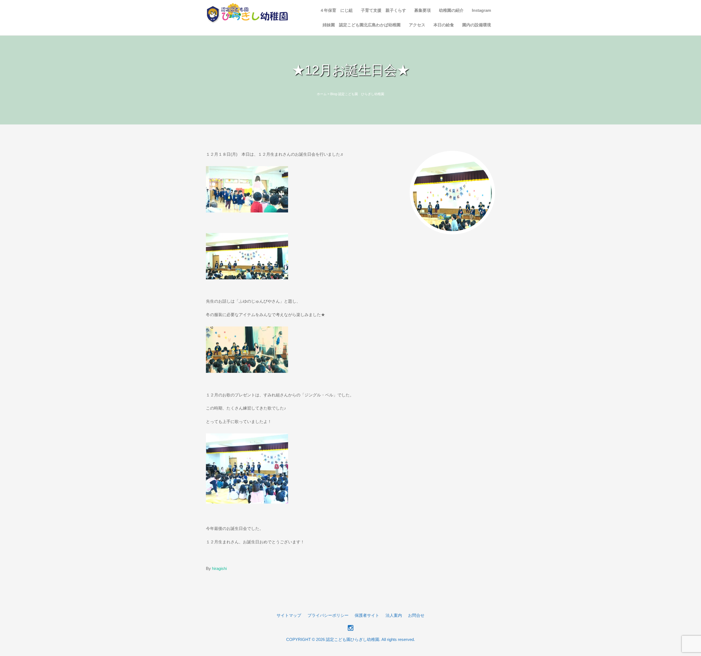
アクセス (417, 24)
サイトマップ (289, 615)
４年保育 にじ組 (336, 10)
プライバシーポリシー (328, 615)
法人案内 (394, 615)
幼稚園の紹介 (451, 10)
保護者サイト (367, 615)
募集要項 (422, 10)
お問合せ (416, 615)
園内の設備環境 (476, 24)
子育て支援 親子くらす (383, 10)
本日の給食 (443, 24)
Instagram (481, 10)
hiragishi (219, 568)
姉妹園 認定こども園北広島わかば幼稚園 (362, 24)
